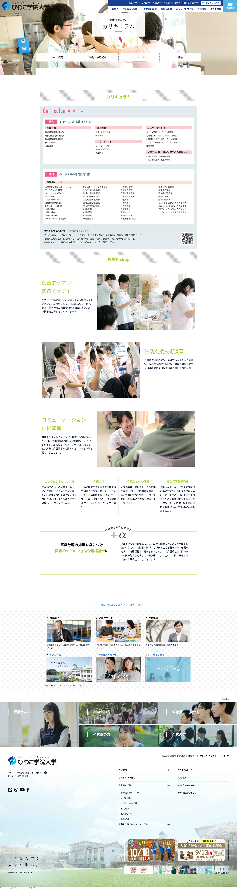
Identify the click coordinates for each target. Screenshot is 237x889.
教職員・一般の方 (182, 2)
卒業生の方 (168, 2)
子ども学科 (126, 798)
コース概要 (57, 57)
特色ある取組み (98, 57)
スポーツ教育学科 (129, 803)
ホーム (47, 685)
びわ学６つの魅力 (127, 777)
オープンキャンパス (210, 3)
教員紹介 (125, 808)
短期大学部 (166, 9)
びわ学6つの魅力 (131, 9)
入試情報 (202, 9)
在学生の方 (146, 2)
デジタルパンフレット (188, 793)
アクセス (203, 756)
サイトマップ (223, 756)
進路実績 (125, 818)
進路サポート (127, 813)
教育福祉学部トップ (130, 793)
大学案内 (114, 9)
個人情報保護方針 (169, 756)
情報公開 (182, 756)
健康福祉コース (70, 685)
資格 (180, 57)
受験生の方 (157, 2)
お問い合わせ (192, 756)
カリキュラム (139, 57)
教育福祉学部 (150, 9)
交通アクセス (134, 2)
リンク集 (212, 756)
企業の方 (195, 2)
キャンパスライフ (184, 9)
